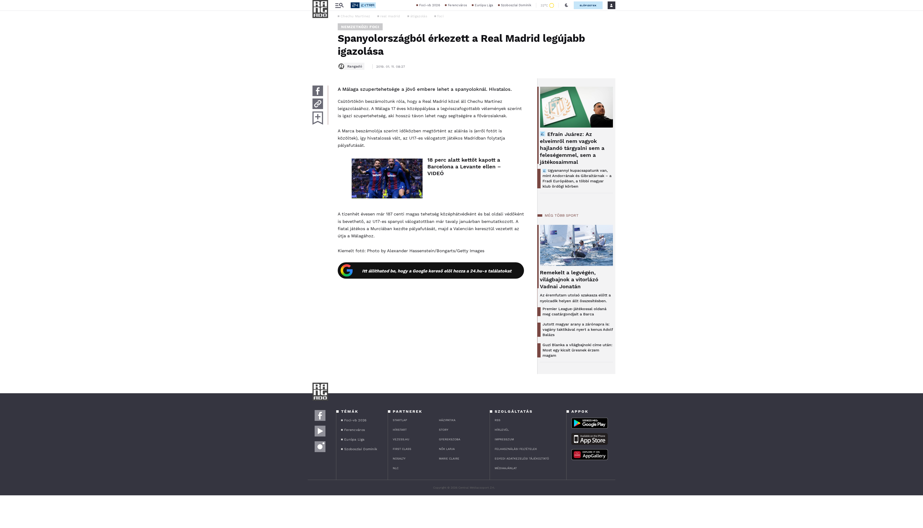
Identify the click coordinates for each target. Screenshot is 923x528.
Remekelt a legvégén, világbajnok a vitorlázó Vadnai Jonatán (569, 279)
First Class (402, 449)
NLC (396, 468)
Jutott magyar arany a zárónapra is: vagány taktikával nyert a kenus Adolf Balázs (578, 329)
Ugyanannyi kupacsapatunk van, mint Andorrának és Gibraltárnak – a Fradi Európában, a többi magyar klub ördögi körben (577, 178)
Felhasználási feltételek (516, 449)
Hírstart (400, 429)
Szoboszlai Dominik (516, 5)
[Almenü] (339, 5)
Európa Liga (484, 5)
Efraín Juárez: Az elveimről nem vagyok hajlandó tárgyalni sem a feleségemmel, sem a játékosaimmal (572, 148)
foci (440, 16)
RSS (497, 420)
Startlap (400, 420)
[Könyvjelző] (317, 118)
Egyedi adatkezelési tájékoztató (522, 458)
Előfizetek (588, 5)
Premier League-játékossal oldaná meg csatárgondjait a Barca (574, 311)
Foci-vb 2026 (429, 5)
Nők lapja (447, 449)
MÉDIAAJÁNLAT (506, 468)
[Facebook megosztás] (317, 91)
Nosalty (399, 458)
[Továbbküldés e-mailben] (317, 103)
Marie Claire (449, 458)
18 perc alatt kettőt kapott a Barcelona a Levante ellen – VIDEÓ (464, 166)
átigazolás (418, 16)
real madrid (390, 16)
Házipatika (447, 420)
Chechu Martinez (355, 16)
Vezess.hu (401, 439)
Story (443, 429)
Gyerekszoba (449, 439)
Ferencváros (457, 5)
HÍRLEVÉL (502, 429)
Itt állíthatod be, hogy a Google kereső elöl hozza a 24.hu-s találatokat (436, 270)
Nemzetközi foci (360, 27)
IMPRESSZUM (504, 439)
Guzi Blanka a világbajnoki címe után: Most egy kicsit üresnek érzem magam (577, 350)
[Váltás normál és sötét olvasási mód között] (566, 5)
